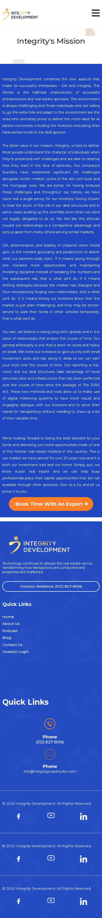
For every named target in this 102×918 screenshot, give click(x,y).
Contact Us (12, 644)
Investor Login (15, 651)
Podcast (10, 630)
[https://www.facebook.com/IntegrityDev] (18, 816)
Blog (6, 637)
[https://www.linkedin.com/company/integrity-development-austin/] (83, 816)
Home (8, 616)
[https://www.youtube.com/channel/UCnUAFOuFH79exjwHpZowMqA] (51, 816)
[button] (96, 14)
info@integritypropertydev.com (50, 771)
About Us (11, 623)
